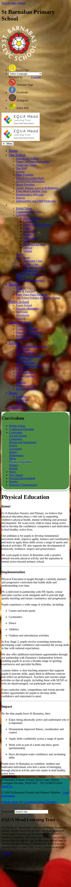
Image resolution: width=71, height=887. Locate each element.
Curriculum (18, 205)
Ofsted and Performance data (32, 161)
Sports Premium (25, 184)
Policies (20, 197)
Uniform (21, 382)
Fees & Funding (25, 291)
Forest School (19, 301)
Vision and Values (26, 164)
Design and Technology (37, 224)
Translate (36, 77)
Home (13, 150)
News (13, 393)
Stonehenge (22, 315)
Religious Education (27, 335)
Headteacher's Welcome (30, 194)
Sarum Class (30, 270)
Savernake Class (32, 260)
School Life (22, 399)
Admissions (22, 349)
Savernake (22, 311)
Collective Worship (27, 329)
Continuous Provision (28, 211)
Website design (10, 801)
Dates (19, 379)
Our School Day (25, 372)
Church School (20, 322)
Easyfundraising (25, 362)
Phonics (20, 277)
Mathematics (30, 237)
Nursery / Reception (27, 308)
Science (27, 247)
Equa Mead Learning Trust (31, 191)
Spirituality (22, 338)
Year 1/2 (21, 318)
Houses (20, 171)
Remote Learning (26, 388)
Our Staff (21, 168)
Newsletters (22, 369)
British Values (24, 208)
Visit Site (6, 853)
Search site (7, 811)
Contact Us (17, 407)
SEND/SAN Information (30, 181)
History (27, 234)
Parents (14, 343)
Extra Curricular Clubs (29, 366)
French (27, 228)
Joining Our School (27, 158)
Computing (29, 221)
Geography (29, 231)
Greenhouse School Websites (40, 801)
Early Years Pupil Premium (31, 294)
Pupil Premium (24, 174)
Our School (17, 155)
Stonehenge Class (33, 267)
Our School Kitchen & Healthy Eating (38, 297)
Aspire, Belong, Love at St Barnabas (37, 187)
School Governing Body (30, 178)
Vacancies (21, 402)
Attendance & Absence (29, 356)
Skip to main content (13, 3)
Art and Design (32, 218)
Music (26, 241)
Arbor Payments (25, 352)
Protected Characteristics (30, 280)
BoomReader (23, 359)
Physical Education (34, 244)
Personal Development (29, 273)
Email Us (6, 786)
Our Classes (23, 257)
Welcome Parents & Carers (31, 346)
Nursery (15, 284)
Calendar (21, 396)
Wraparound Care (26, 385)
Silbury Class (31, 264)
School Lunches (25, 375)
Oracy (19, 254)
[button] (12, 67)
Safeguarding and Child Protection (36, 201)
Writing (27, 251)
